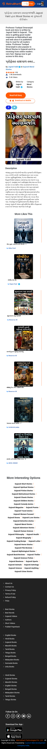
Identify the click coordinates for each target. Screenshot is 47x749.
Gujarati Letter (34, 541)
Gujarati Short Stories (23, 484)
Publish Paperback (12, 627)
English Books (10, 635)
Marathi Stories (11, 682)
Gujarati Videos (11, 616)
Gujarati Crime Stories (23, 571)
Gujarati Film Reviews (23, 548)
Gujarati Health (33, 534)
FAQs (7, 601)
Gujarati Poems (32, 507)
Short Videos (10, 623)
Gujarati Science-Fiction (23, 558)
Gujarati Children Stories (23, 501)
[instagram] (13, 716)
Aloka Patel (12, 248)
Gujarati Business (16, 561)
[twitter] (18, 716)
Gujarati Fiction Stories (23, 491)
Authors (8, 620)
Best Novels (9, 613)
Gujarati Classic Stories (23, 497)
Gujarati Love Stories (30, 518)
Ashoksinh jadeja (14, 427)
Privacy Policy (10, 590)
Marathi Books (11, 646)
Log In (40, 3)
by (8, 248)
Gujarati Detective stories (23, 521)
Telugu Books (10, 653)
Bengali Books (10, 656)
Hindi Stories (10, 675)
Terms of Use (10, 594)
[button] (27, 4)
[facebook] (8, 716)
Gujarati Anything (31, 568)
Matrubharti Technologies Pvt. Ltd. (30, 740)
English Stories (11, 686)
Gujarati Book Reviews (16, 555)
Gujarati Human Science (23, 531)
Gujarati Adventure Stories (23, 528)
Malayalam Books (12, 660)
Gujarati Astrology (31, 565)
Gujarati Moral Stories (23, 524)
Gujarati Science (15, 568)
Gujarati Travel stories (23, 511)
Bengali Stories (11, 689)
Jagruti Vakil (13, 67)
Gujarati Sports (32, 561)
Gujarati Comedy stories (23, 504)
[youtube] (23, 716)
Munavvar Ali (13, 320)
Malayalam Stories (12, 693)
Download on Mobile (23, 100)
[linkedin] (29, 716)
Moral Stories (29, 85)
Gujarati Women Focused (24, 514)
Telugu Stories (10, 700)
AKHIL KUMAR (13, 463)
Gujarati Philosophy (16, 534)
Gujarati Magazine (16, 507)
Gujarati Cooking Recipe (16, 541)
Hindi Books (9, 639)
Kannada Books (11, 663)
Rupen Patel (14, 284)
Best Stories (9, 609)
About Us (8, 583)
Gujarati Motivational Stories (23, 494)
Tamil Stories (10, 696)
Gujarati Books (11, 642)
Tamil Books (10, 649)
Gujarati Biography (23, 538)
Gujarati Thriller (33, 555)
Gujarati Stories (11, 679)
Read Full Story (16, 95)
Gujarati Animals (15, 565)
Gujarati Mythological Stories (23, 551)
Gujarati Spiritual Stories (23, 487)
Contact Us (9, 587)
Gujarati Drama (14, 518)
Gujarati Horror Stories (23, 544)
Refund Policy (10, 597)
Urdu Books (9, 667)
